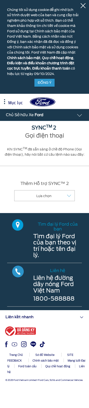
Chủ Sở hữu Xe (24, 115)
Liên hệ (57, 270)
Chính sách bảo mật (23, 58)
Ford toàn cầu (27, 366)
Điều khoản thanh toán (51, 68)
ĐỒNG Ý (45, 83)
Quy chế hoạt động (57, 58)
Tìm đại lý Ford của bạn (58, 226)
